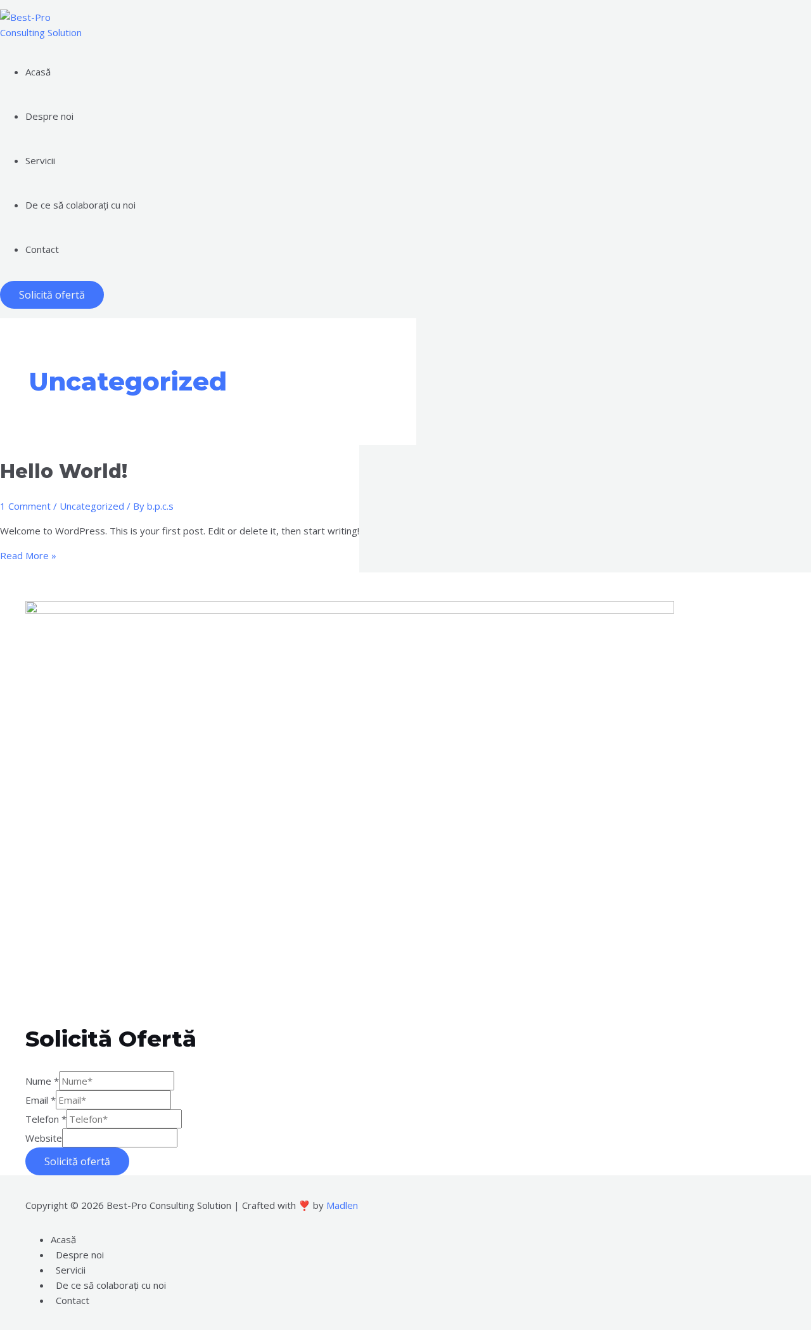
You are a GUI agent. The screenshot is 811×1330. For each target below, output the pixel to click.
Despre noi (80, 1254)
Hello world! (63, 471)
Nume (42, 1081)
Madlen (342, 1205)
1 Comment (25, 506)
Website (43, 1138)
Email (40, 1100)
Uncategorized (92, 506)
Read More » (28, 555)
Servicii (71, 1269)
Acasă (63, 1239)
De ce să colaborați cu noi (111, 1285)
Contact (72, 1300)
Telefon (46, 1119)
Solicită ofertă (77, 1161)
